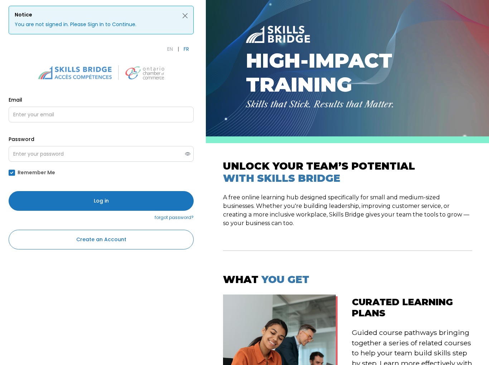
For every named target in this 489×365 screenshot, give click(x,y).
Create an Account (101, 239)
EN (170, 49)
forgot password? (174, 217)
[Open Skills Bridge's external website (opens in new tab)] (101, 72)
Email (15, 99)
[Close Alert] (185, 15)
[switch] (188, 154)
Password (21, 139)
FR (186, 49)
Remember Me (36, 172)
